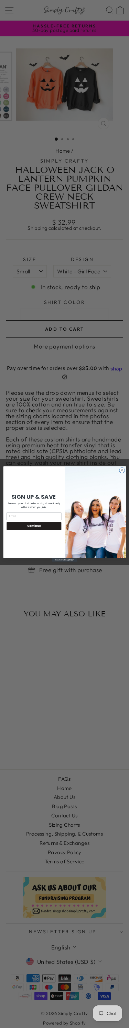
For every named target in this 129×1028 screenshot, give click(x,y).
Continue (34, 526)
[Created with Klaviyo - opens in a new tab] (64, 560)
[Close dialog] (122, 470)
